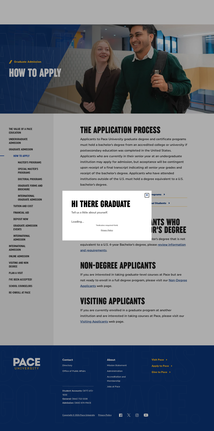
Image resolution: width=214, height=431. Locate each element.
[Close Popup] (147, 195)
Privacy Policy (107, 230)
